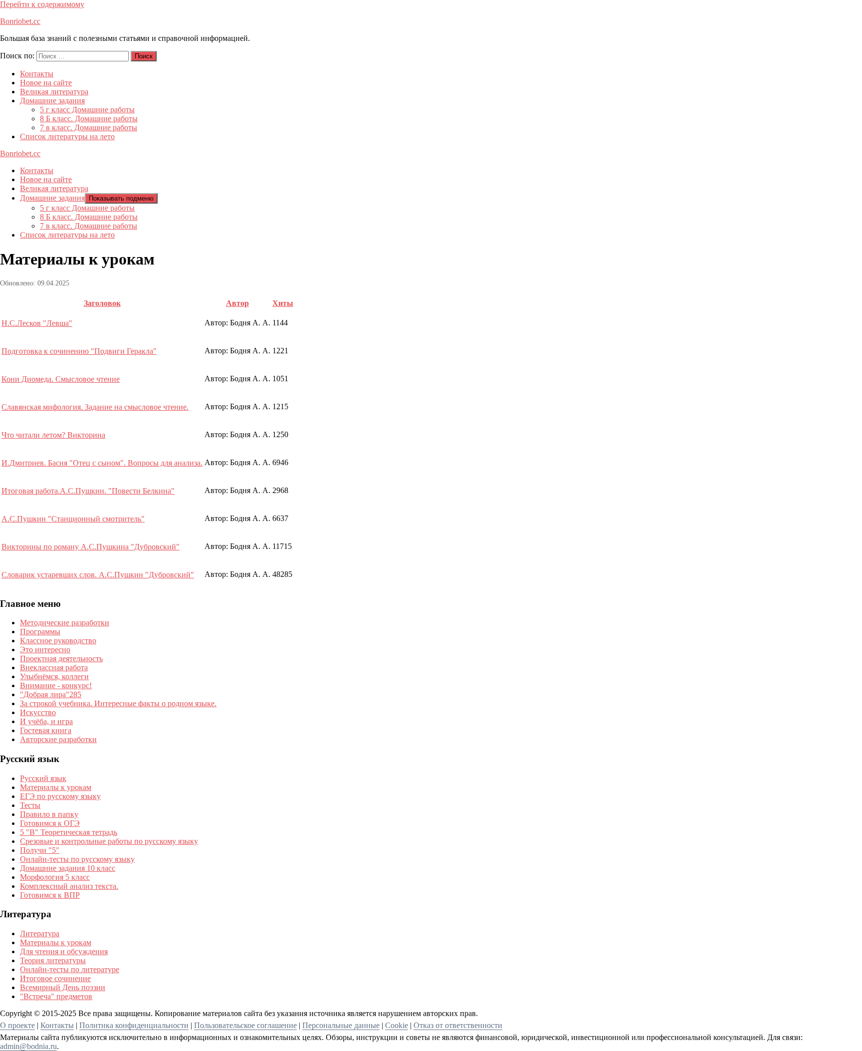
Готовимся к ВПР (50, 895)
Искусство (38, 712)
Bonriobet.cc (20, 21)
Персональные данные (341, 1025)
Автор (237, 303)
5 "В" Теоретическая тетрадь (68, 832)
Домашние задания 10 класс (67, 868)
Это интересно (45, 649)
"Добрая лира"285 (50, 694)
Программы (40, 631)
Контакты (36, 73)
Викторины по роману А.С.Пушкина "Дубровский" (90, 546)
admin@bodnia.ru (28, 1046)
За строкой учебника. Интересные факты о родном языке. (118, 703)
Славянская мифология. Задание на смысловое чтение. (95, 407)
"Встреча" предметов (56, 996)
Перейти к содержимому (42, 4)
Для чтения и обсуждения (64, 951)
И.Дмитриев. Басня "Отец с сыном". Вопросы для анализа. (102, 463)
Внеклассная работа (54, 667)
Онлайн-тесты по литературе (69, 969)
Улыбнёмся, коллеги (54, 676)
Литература (39, 933)
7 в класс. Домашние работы (88, 127)
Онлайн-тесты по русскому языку (77, 859)
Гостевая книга (45, 730)
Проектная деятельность (61, 658)
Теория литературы (53, 960)
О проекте (17, 1025)
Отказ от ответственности (458, 1025)
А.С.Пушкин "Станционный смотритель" (73, 519)
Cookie (396, 1025)
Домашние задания (52, 100)
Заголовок (102, 303)
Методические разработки (64, 622)
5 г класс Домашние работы (87, 109)
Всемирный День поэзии (62, 987)
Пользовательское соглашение (245, 1025)
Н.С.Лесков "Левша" (36, 323)
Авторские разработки (58, 739)
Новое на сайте (46, 82)
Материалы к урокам (55, 787)
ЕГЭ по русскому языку (60, 796)
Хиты (282, 303)
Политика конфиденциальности (134, 1025)
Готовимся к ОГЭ (50, 823)
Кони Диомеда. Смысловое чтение (60, 379)
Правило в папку (49, 814)
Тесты (30, 805)
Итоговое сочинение (55, 978)
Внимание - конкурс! (56, 685)
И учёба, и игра (46, 721)
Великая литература (54, 91)
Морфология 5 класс (55, 877)
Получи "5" (39, 850)
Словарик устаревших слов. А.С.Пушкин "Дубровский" (97, 574)
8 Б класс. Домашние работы (89, 118)
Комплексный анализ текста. (69, 886)
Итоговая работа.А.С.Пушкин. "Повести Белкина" (88, 491)
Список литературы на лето (67, 136)
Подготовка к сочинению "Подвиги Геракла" (79, 351)
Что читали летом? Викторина (53, 435)
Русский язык (43, 778)
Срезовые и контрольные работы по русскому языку (109, 841)
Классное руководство (58, 640)
